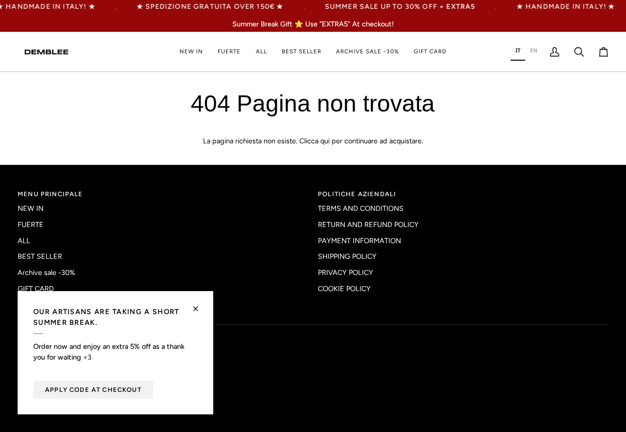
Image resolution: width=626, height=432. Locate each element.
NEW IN (31, 208)
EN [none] (533, 50)
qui (325, 140)
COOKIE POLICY (344, 288)
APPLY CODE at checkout (93, 389)
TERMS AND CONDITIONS (360, 208)
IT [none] (517, 50)
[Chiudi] (199, 304)
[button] (261, 51)
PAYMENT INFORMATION (359, 240)
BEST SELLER (40, 256)
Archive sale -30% (46, 272)
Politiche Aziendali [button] (357, 194)
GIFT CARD (36, 288)
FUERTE (31, 224)
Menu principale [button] (50, 194)
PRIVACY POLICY (345, 272)
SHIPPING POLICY (347, 256)
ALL (24, 240)
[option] (533, 52)
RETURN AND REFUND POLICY (368, 224)
